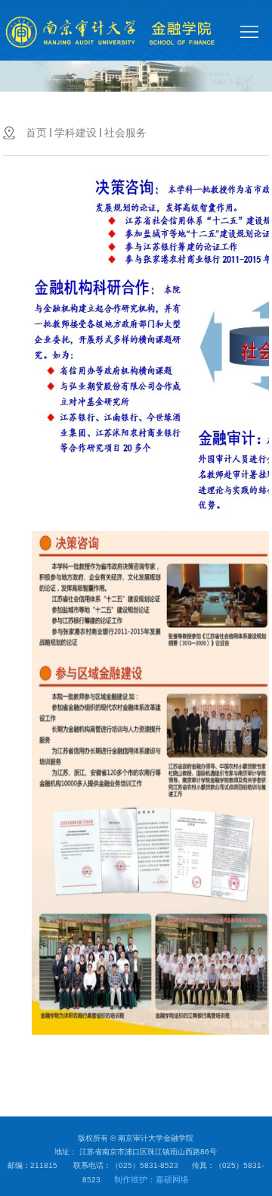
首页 (36, 132)
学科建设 (75, 132)
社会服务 (125, 132)
